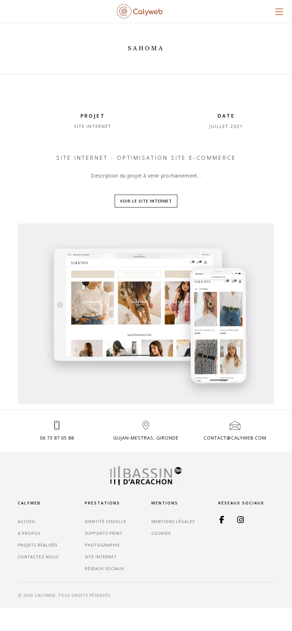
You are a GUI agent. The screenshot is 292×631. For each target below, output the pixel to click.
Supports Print (103, 533)
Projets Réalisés (37, 545)
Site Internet (101, 556)
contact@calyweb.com (235, 438)
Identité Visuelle (105, 521)
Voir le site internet (146, 201)
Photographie (102, 545)
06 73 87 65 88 (57, 438)
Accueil (27, 521)
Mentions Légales (173, 521)
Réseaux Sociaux (104, 568)
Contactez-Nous (38, 556)
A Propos (29, 533)
